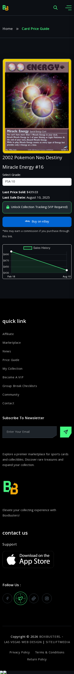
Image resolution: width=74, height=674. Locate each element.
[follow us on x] (20, 598)
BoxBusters (49, 637)
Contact (8, 403)
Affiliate (8, 334)
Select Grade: (11, 175)
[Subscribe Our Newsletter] (66, 432)
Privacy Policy (19, 652)
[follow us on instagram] (47, 598)
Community (10, 395)
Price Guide (11, 360)
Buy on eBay (40, 222)
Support (9, 544)
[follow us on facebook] (7, 598)
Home (7, 29)
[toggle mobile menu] (68, 8)
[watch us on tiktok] (34, 598)
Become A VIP (12, 377)
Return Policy (37, 659)
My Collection (12, 369)
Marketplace (11, 343)
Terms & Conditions (50, 652)
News (6, 351)
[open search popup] (55, 8)
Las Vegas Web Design (23, 642)
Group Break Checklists (19, 386)
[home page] (5, 8)
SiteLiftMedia (58, 642)
